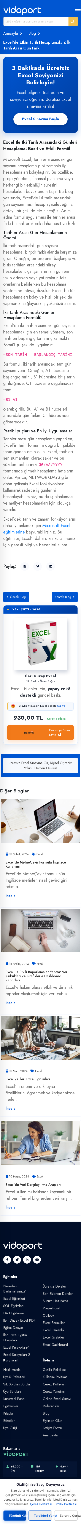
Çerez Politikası (54, 1384)
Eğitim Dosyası (14, 1327)
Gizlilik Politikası (54, 1369)
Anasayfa (10, 33)
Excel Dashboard (55, 1344)
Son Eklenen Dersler (58, 1293)
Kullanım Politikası (55, 1377)
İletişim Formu (52, 1427)
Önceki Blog (18, 597)
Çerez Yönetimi (54, 1391)
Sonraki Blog (63, 597)
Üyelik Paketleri (14, 1377)
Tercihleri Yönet (43, 1515)
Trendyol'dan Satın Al (59, 732)
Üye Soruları (12, 1391)
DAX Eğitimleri (13, 1313)
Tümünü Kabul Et (17, 1515)
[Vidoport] (22, 10)
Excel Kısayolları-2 (16, 1354)
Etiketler (9, 1420)
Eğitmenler (10, 1406)
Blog (32, 33)
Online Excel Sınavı (57, 1398)
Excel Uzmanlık (53, 1330)
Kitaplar (8, 1413)
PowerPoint (51, 1308)
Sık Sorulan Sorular (17, 1384)
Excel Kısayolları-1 (16, 1347)
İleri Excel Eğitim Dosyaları (15, 1338)
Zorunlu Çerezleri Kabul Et (69, 1515)
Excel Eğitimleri (14, 1298)
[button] (73, 21)
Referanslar (51, 1406)
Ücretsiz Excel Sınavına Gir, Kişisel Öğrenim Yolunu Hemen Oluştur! (40, 766)
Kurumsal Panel (14, 1398)
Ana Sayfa (50, 1435)
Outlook (48, 1315)
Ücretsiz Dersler (54, 1286)
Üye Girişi (10, 1427)
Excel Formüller (54, 1322)
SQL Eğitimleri (13, 1305)
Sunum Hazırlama (55, 1300)
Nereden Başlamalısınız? (14, 1289)
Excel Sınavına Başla (40, 119)
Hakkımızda (12, 1369)
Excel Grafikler (53, 1337)
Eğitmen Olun (52, 1420)
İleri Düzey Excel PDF (19, 1320)
